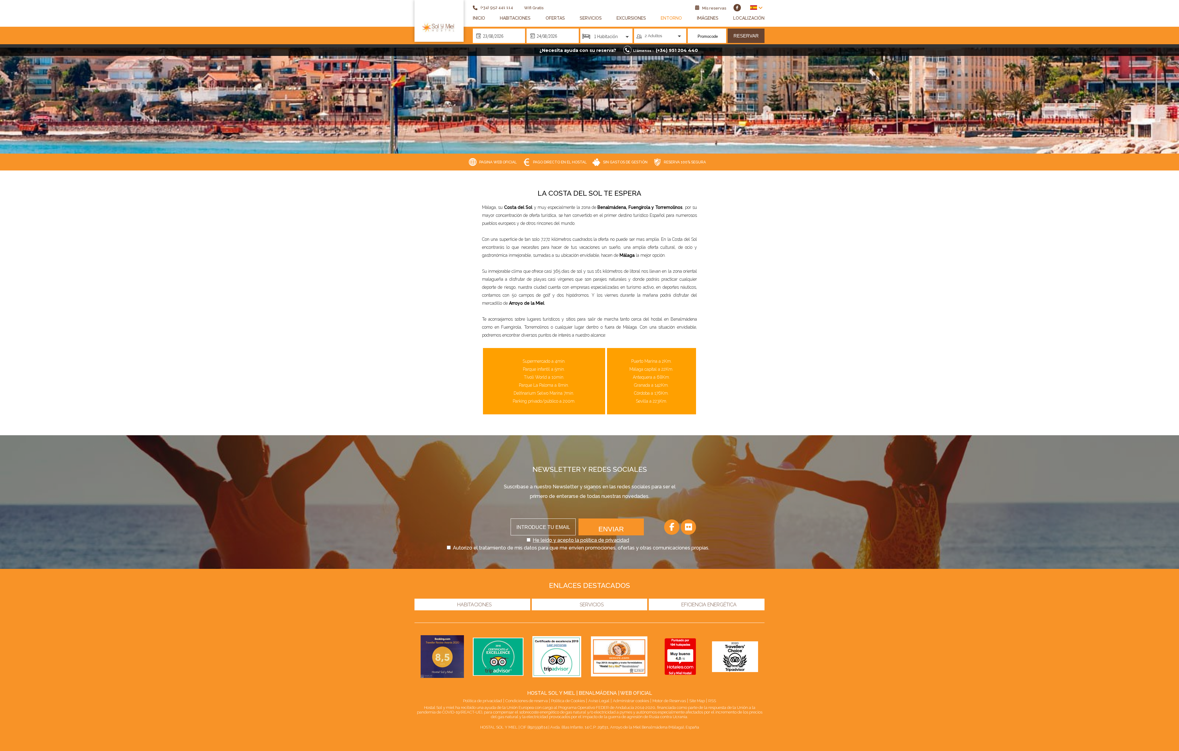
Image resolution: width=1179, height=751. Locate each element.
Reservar (746, 35)
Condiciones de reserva (526, 700)
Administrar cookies (631, 700)
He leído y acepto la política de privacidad (581, 540)
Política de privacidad (482, 700)
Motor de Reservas (669, 700)
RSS (712, 700)
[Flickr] (688, 527)
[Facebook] (671, 527)
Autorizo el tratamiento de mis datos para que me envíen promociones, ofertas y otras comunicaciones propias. (581, 548)
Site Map (697, 700)
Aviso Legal (598, 700)
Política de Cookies (568, 700)
